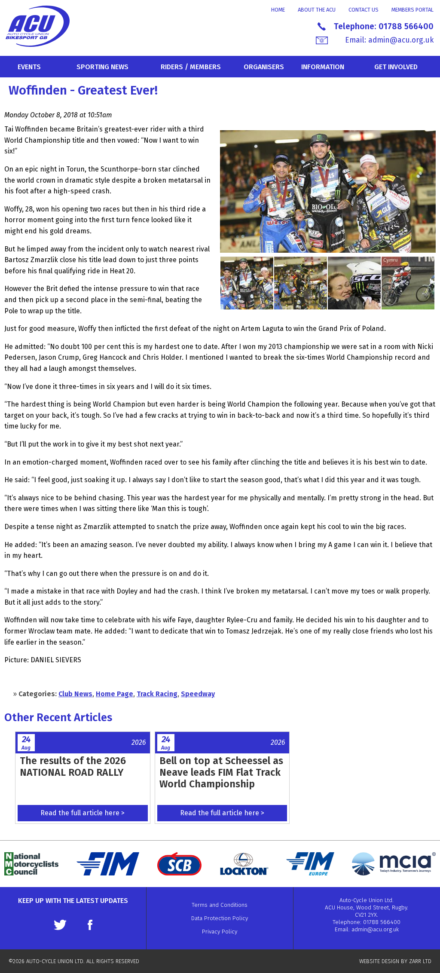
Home (278, 9)
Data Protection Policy (219, 918)
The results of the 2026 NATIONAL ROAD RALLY (73, 766)
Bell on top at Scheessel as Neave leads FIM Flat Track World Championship (221, 772)
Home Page (114, 694)
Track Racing (157, 694)
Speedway (198, 694)
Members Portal (412, 9)
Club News (75, 694)
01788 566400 (406, 26)
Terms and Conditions (220, 905)
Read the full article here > (82, 813)
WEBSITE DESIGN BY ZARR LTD (395, 961)
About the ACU (317, 9)
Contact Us (363, 9)
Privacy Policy (219, 931)
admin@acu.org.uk (401, 40)
